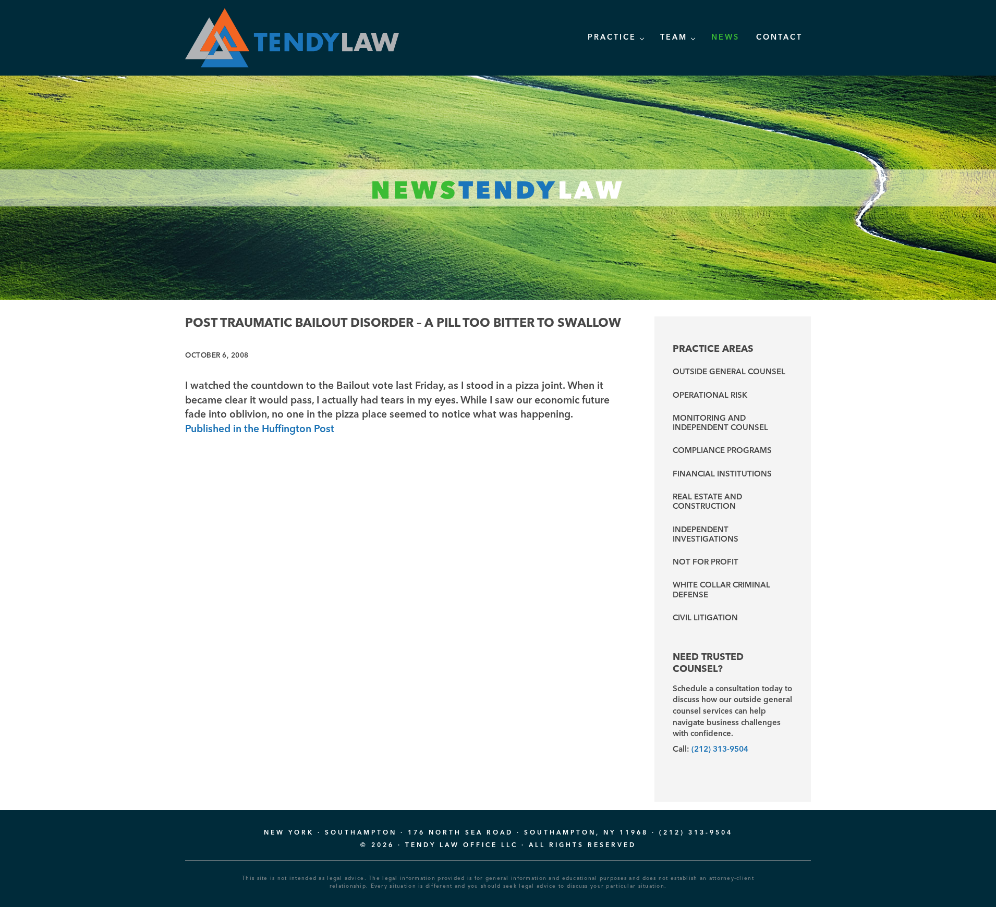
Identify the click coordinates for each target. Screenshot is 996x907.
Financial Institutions (722, 475)
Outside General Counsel (729, 372)
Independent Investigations (705, 535)
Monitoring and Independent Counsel (720, 423)
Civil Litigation (705, 618)
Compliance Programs (722, 451)
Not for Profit (705, 563)
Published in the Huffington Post (259, 429)
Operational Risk (710, 396)
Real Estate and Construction (707, 502)
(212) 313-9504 (719, 749)
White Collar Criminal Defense (721, 590)
